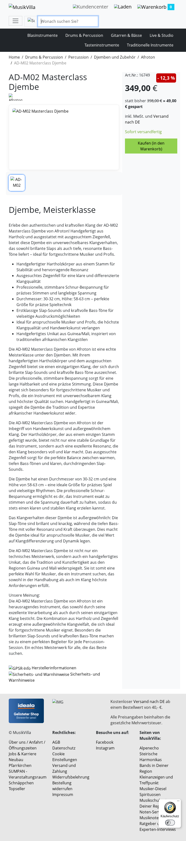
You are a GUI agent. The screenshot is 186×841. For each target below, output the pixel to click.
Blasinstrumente (42, 35)
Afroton (148, 57)
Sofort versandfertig (143, 131)
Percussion (78, 57)
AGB (56, 742)
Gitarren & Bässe (126, 35)
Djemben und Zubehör (115, 57)
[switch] (170, 823)
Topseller (17, 788)
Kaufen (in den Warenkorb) (151, 146)
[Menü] (178, 802)
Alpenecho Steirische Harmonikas (151, 753)
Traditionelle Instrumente (150, 45)
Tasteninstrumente (102, 45)
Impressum (62, 794)
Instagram (105, 748)
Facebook (104, 742)
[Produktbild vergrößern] (64, 137)
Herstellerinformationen (54, 668)
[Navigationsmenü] (15, 21)
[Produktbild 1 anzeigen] (16, 182)
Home (14, 57)
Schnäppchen (21, 783)
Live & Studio (161, 35)
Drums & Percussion (84, 35)
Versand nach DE (149, 701)
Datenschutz (63, 748)
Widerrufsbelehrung (70, 777)
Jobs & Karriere (22, 753)
